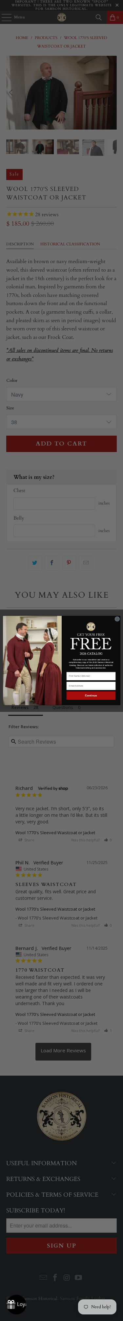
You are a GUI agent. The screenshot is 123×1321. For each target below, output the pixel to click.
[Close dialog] (117, 619)
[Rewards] (16, 1304)
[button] (91, 635)
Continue (91, 695)
